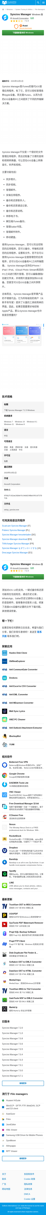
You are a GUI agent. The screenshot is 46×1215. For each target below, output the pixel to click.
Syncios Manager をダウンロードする (19, 548)
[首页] (3, 9)
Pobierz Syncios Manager (13, 530)
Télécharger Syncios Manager (15, 544)
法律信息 (28, 1189)
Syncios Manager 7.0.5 (12, 1049)
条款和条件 (29, 1174)
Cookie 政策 (29, 1179)
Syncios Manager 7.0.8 (12, 1038)
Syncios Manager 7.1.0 (12, 1033)
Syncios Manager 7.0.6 (12, 1044)
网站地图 (6, 1189)
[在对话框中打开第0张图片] (22, 335)
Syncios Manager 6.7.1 (12, 1076)
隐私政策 (28, 1184)
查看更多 (23, 1083)
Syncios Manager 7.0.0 (12, 1070)
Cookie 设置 (29, 1199)
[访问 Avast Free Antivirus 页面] (23, 26)
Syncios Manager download (14, 539)
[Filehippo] (9, 2)
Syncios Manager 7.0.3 (12, 1060)
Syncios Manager (26, 14)
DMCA (27, 1194)
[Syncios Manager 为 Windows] (5, 17)
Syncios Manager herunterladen (16, 535)
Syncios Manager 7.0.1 (12, 1065)
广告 (4, 1184)
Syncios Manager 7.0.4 (12, 1054)
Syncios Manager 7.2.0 (12, 1028)
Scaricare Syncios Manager (14, 526)
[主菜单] (43, 2)
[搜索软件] (38, 2)
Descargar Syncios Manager (15, 552)
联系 (4, 1179)
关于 (4, 1174)
